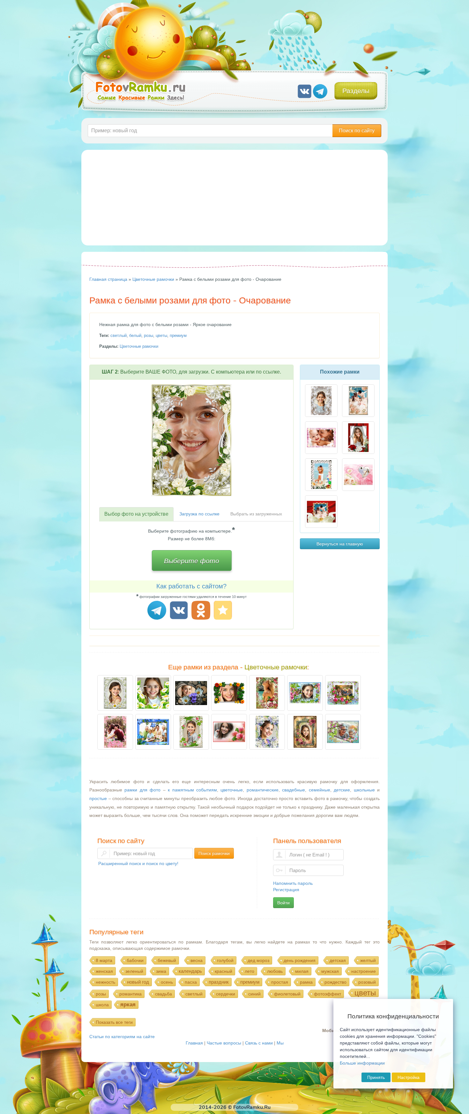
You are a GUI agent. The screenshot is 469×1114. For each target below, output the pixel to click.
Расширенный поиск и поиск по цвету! (138, 863)
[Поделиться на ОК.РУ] (201, 611)
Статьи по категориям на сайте (122, 1036)
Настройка (409, 1077)
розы (148, 335)
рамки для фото (142, 789)
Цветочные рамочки (139, 346)
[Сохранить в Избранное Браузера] (223, 611)
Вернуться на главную (339, 543)
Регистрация (286, 889)
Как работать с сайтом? (191, 586)
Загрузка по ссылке (199, 513)
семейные (319, 789)
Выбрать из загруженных (256, 513)
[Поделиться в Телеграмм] (157, 611)
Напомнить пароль (293, 883)
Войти (283, 902)
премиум (178, 335)
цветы (161, 335)
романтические (263, 789)
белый (135, 335)
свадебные (293, 789)
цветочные (231, 789)
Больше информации (362, 1063)
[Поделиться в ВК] (179, 611)
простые (98, 798)
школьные (364, 789)
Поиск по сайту (357, 130)
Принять (376, 1077)
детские (342, 789)
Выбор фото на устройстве (136, 514)
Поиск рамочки (214, 853)
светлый (118, 335)
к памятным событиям (192, 789)
